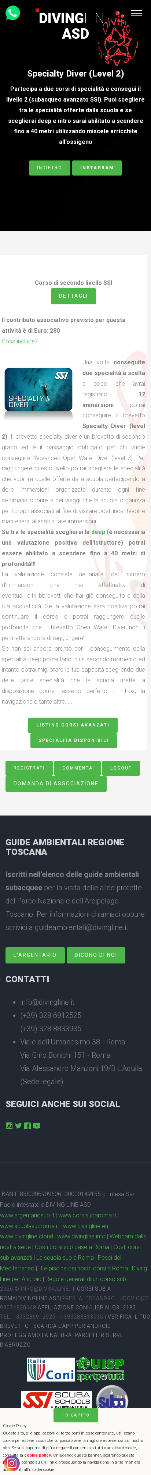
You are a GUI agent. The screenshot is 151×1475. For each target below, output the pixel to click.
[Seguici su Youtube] (36, 1125)
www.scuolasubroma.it (29, 1226)
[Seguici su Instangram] (9, 1125)
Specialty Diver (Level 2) (75, 73)
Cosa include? (20, 341)
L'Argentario (35, 955)
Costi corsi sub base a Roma (72, 1247)
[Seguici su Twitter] (18, 1125)
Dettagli (73, 296)
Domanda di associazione (56, 783)
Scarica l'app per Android (72, 1326)
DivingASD (76, 26)
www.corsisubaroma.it (87, 1215)
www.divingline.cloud (26, 1236)
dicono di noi (96, 955)
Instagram (97, 167)
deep (98, 531)
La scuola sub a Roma (65, 1257)
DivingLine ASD (39, 1298)
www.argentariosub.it (27, 1215)
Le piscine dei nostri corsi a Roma (84, 1268)
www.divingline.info (81, 1236)
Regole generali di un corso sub (85, 1279)
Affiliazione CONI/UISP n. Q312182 (87, 1307)
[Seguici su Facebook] (27, 1125)
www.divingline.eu (85, 1226)
